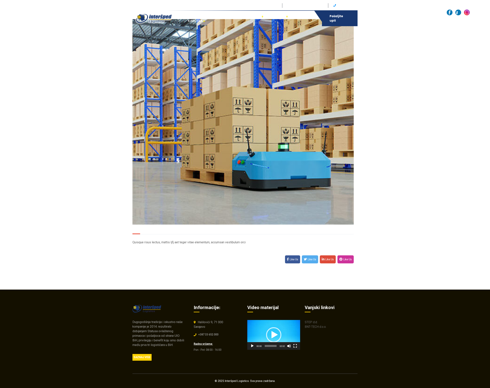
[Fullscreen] (295, 346)
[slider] (271, 346)
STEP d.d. (311, 322)
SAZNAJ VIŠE (142, 357)
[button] (273, 335)
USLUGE (220, 16)
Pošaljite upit (336, 18)
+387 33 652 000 (208, 334)
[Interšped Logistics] (154, 18)
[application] (273, 335)
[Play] (252, 346)
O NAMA (279, 16)
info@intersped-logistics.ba (304, 5)
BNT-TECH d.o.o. (315, 327)
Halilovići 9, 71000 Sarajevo (259, 5)
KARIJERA (195, 21)
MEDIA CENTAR (249, 16)
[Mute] (289, 346)
